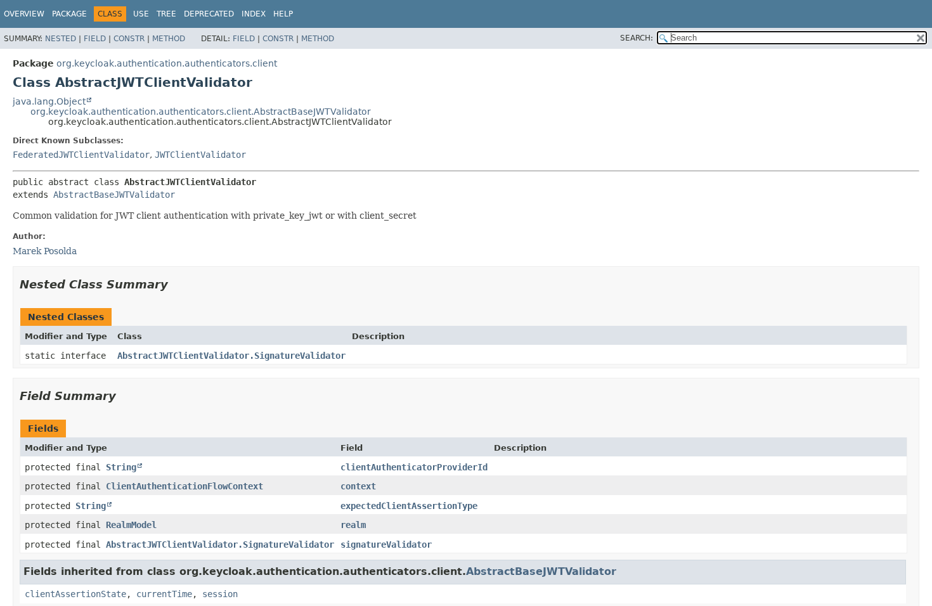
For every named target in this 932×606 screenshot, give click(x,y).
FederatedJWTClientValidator (81, 155)
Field (95, 38)
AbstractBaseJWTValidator (114, 195)
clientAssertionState (75, 594)
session (220, 594)
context (358, 486)
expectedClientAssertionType (408, 506)
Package (69, 14)
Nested (60, 38)
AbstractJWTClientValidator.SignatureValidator (231, 356)
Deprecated (209, 14)
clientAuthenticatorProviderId (414, 467)
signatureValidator (386, 544)
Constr (129, 38)
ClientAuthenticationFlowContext (184, 486)
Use (141, 14)
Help (283, 14)
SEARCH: (636, 38)
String (121, 467)
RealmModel (131, 525)
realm (353, 525)
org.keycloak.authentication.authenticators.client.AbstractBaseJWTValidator (200, 111)
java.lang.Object (49, 101)
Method (168, 38)
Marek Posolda (45, 251)
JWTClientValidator (200, 155)
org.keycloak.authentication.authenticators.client (166, 63)
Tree (166, 14)
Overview (24, 14)
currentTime (164, 594)
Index (254, 14)
